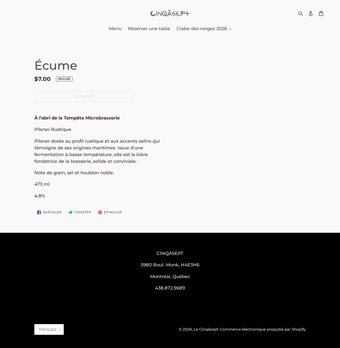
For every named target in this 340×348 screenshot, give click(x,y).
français (48, 329)
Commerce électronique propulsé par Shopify (263, 329)
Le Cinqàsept (206, 329)
